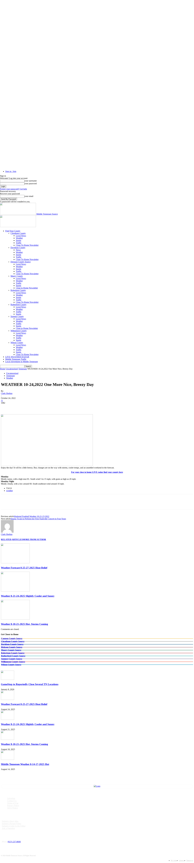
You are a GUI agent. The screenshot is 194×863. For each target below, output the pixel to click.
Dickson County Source (21, 262)
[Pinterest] (24, 406)
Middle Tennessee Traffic (15, 359)
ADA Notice (12, 808)
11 (2, 400)
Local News (21, 236)
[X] (14, 406)
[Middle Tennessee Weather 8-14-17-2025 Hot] (7, 759)
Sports (18, 240)
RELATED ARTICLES (12, 539)
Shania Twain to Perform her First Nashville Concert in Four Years (38, 519)
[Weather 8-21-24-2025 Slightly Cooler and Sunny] (15, 591)
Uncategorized (12, 369)
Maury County (17, 276)
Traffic (18, 243)
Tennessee (22, 369)
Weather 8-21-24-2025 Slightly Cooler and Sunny (28, 596)
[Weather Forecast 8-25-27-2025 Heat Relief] (15, 562)
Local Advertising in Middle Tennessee (21, 361)
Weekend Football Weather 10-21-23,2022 (31, 516)
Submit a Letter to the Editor (13, 826)
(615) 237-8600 (14, 842)
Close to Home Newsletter (27, 288)
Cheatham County (18, 233)
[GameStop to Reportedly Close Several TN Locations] (7, 679)
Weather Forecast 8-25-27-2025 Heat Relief (24, 567)
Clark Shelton (6, 393)
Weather (19, 238)
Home (2, 369)
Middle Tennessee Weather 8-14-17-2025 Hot (25, 764)
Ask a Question (8, 828)
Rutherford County (18, 304)
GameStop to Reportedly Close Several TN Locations (29, 684)
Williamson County (19, 331)
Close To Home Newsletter (27, 245)
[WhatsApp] (33, 406)
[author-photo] (7, 532)
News (18, 250)
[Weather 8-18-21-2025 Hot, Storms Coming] (15, 619)
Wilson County (17, 342)
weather (9, 491)
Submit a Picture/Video (11, 823)
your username (30, 181)
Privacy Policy (13, 805)
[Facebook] (5, 406)
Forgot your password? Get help (13, 189)
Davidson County (18, 247)
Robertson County (18, 290)
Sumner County (17, 316)
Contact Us (11, 801)
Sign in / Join (10, 171)
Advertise (11, 798)
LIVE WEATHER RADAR (17, 357)
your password (30, 183)
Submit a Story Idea (10, 821)
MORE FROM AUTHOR (34, 539)
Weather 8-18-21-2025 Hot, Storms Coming (24, 624)
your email (28, 196)
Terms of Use (12, 803)
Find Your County (12, 231)
